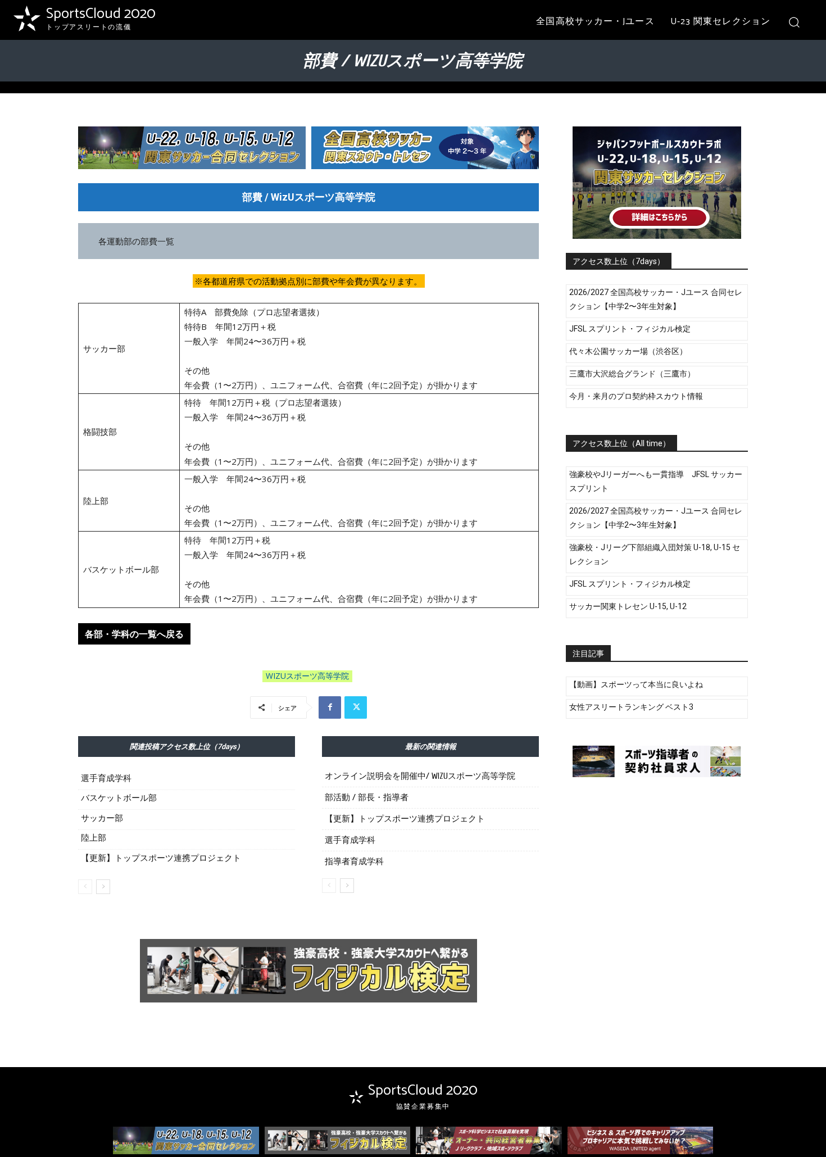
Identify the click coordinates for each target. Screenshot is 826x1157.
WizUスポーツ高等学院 (307, 675)
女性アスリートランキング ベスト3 (631, 706)
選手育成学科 (106, 778)
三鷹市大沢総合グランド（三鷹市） (632, 373)
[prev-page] (85, 886)
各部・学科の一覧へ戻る (134, 634)
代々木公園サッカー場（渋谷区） (628, 351)
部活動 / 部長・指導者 (367, 797)
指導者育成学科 (354, 861)
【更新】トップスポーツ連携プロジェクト (161, 858)
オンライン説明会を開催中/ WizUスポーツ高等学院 (420, 776)
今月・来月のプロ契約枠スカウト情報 (636, 396)
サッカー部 (102, 818)
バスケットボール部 (119, 798)
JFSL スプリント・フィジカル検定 (630, 328)
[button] (793, 21)
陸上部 (93, 838)
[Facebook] (330, 707)
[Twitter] (355, 707)
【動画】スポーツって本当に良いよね (636, 684)
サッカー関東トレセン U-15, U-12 (628, 606)
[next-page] (103, 886)
